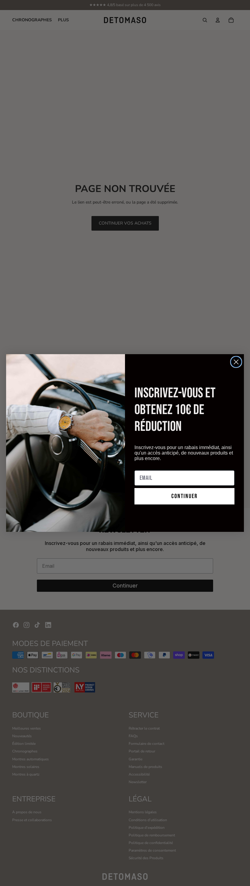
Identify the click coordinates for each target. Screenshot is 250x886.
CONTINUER (184, 496)
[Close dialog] (236, 362)
